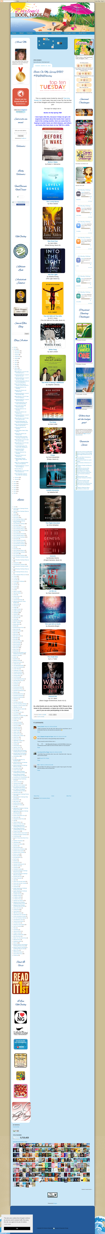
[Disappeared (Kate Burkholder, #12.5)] (73, 1181)
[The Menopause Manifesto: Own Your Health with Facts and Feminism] (57, 1171)
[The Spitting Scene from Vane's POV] (82, 1147)
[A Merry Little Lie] (25, 1166)
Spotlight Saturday (17, 893)
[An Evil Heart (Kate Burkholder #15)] (50, 1171)
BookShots (15, 658)
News (14, 806)
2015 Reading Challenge (19, 545)
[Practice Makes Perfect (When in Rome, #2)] (66, 1171)
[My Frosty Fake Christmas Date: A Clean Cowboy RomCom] (73, 1166)
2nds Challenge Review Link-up (20, 571)
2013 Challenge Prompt (18, 533)
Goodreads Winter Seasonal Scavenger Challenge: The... (22, 437)
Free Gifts (15, 710)
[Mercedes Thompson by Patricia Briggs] (84, 478)
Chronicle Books (17, 675)
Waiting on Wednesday (18, 934)
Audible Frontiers (17, 609)
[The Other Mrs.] (63, 1181)
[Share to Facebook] (54, 714)
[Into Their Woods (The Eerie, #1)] (85, 1156)
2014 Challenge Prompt (18, 540)
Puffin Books (16, 842)
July (16, 360)
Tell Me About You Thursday (19, 914)
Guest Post (15, 725)
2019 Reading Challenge (84, 190)
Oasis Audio (16, 817)
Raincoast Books (17, 847)
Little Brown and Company (19, 785)
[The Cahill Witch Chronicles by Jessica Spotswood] (84, 458)
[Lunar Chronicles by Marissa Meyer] (84, 474)
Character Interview (17, 672)
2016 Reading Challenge (19, 552)
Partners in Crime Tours (18, 823)
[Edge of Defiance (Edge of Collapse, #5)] (44, 1181)
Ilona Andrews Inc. (17, 749)
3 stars (14, 576)
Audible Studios (16, 611)
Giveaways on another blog (19, 715)
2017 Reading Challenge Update (20, 557)
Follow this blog (21, 204)
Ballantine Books (17, 621)
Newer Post (36, 796)
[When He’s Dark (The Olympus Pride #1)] (15, 1181)
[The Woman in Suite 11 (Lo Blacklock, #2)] (76, 1162)
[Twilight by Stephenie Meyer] (84, 487)
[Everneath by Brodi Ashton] (84, 469)
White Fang (53, 349)
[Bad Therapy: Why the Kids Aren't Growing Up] (85, 1181)
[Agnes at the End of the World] (34, 1176)
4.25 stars (15, 584)
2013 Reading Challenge (19, 537)
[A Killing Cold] (31, 1181)
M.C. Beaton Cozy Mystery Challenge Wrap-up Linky (19, 790)
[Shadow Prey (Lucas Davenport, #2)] (50, 1176)
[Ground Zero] (18, 1151)
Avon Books (16, 617)
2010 (15, 493)
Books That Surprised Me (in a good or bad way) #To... (21, 425)
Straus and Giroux (17, 908)
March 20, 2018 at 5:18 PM (56, 752)
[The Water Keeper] (76, 1171)
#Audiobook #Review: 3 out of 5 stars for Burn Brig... (22, 394)
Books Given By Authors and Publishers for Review (19, 653)
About (21, 33)
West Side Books (17, 936)
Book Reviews (56, 33)
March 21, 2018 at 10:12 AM (47, 764)
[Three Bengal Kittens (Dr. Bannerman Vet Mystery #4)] (60, 1147)
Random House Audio (18, 850)
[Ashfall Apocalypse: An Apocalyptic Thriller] (25, 1156)
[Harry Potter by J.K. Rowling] (84, 471)
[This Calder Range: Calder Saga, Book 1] (60, 1151)
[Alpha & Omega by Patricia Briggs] (84, 453)
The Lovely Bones (52, 201)
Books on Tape (16, 655)
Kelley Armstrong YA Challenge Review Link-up (20, 763)
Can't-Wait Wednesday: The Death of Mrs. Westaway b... (21, 446)
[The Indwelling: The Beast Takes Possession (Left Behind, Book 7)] (76, 1151)
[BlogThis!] (51, 714)
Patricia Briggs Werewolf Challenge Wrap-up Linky (19, 829)
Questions (15, 845)
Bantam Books (16, 624)
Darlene (40, 714)
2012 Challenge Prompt (18, 527)
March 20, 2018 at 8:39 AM (51, 726)
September (17, 356)
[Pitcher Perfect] (66, 1156)
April (16, 366)
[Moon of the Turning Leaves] (63, 1171)
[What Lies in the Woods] (66, 1176)
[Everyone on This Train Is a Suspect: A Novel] (18, 1176)
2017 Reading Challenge (19, 555)
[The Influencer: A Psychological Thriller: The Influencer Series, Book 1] (57, 1156)
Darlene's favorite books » (87, 1189)
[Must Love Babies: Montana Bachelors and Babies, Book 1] (50, 1151)
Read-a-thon (16, 855)
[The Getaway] (34, 1147)
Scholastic (15, 867)
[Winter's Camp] (31, 1147)
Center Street (16, 668)
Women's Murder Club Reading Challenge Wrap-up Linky (20, 948)
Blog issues (16, 634)
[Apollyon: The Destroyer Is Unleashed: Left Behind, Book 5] (31, 1156)
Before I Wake (53, 162)
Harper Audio (16, 730)
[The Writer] (63, 1166)
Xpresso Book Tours (17, 953)
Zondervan (15, 955)
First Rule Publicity (17, 702)
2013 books (16, 532)
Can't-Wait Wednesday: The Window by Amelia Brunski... (21, 422)
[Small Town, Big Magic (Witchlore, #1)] (60, 1181)
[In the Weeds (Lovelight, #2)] (28, 1156)
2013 (15, 487)
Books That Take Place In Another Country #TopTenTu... (22, 385)
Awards (15, 619)
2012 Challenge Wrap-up (19, 528)
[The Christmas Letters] (85, 1161)
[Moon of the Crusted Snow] (63, 1176)
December (17, 351)
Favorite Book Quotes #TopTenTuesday (19, 450)
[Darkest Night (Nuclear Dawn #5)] (18, 1161)
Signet (14, 879)
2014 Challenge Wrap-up (19, 542)
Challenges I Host (70, 33)
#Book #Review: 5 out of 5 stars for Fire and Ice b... (22, 443)
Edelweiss (15, 692)
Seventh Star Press (17, 876)
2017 (15, 481)
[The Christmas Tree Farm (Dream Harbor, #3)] (50, 1181)
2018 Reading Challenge (19, 564)
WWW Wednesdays (17, 952)
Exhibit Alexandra (53, 490)
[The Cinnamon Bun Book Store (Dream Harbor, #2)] (89, 1181)
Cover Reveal (16, 677)
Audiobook (15, 612)
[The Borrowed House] (31, 1151)
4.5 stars (15, 586)
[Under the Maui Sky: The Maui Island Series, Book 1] (60, 1156)
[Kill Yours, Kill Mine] (47, 1156)
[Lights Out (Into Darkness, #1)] (53, 1176)
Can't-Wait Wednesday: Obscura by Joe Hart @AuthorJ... (22, 381)
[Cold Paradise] (69, 1176)
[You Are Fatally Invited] (85, 1176)
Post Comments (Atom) (45, 798)
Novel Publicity (16, 813)
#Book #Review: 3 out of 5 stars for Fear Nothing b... (22, 397)
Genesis (53, 556)
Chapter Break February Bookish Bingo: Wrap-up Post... (21, 459)
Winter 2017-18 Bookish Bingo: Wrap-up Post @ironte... (21, 463)
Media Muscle (16, 799)
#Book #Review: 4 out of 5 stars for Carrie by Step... (22, 440)
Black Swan (16, 629)
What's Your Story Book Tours (19, 938)
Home (14, 33)
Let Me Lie (52, 591)
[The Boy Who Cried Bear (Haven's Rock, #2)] (44, 1176)
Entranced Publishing (18, 697)
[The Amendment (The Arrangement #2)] (31, 1176)
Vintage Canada (17, 933)
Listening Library (17, 783)
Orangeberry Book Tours (18, 818)
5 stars (14, 588)
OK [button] (17, 1228)
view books (90, 201)
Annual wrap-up (17, 596)
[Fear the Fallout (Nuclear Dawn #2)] (31, 1161)
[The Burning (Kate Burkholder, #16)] (79, 1147)
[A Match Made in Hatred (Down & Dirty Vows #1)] (82, 1156)
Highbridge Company (18, 740)
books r (15, 657)
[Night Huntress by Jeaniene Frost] (84, 483)
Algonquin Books (17, 593)
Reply (38, 732)
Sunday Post (16, 909)
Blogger (55, 1203)
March (16, 368)
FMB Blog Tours (16, 707)
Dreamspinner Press (18, 688)
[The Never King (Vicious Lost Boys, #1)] (69, 1161)
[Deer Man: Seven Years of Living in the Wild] (25, 1181)
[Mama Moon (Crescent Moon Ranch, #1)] (89, 1156)
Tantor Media (16, 911)
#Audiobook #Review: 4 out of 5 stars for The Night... (22, 378)
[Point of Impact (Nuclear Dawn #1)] (34, 1161)
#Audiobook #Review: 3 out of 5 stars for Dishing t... (22, 400)
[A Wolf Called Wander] (76, 1147)
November (17, 352)
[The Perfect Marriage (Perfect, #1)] (82, 1176)
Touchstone (16, 929)
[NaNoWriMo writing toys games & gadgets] (84, 338)
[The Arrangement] (79, 1175)
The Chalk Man (52, 657)
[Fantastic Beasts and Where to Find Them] (85, 1171)
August (16, 358)
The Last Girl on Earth (52, 624)
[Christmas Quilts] (66, 1166)
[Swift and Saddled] (79, 1171)
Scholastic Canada (17, 869)
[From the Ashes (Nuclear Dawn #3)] (28, 1161)
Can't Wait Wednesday (18, 665)
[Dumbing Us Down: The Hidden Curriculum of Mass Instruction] (41, 1166)
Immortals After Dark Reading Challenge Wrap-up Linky (19, 754)
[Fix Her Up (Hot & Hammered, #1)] (69, 1171)
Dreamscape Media (17, 687)
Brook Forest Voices (17, 662)
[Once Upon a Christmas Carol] (89, 1166)
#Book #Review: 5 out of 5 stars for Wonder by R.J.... (22, 372)
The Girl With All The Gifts (53, 316)
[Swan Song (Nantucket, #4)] (25, 1186)
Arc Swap (15, 598)
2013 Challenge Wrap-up (19, 535)
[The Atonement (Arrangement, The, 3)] (73, 1171)
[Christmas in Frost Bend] (79, 1161)
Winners (15, 943)
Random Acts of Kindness (19, 849)
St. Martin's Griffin (17, 897)
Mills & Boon (16, 801)
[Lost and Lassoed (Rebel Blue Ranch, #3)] (66, 1151)
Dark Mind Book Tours (18, 680)
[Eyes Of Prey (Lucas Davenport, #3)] (50, 1161)
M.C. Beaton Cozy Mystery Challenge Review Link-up (19, 787)
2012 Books (16, 525)
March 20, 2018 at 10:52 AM (60, 736)
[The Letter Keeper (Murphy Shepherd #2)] (60, 1171)
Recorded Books (17, 857)
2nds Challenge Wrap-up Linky (20, 574)
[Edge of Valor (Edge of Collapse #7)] (41, 1176)
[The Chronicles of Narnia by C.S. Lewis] (84, 463)
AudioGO (15, 614)
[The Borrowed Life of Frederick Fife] (57, 1181)
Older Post (68, 796)
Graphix (15, 720)
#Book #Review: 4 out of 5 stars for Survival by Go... (22, 471)
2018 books (16, 562)
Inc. (14, 758)
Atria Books (15, 605)
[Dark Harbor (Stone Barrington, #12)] (73, 1152)
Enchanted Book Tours (18, 693)
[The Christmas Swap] (15, 1165)
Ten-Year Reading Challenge (19, 918)
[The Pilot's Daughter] (37, 1147)
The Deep (52, 422)
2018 (15, 349)
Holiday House (16, 742)
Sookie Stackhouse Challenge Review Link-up (20, 889)
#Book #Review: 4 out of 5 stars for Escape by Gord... (22, 419)
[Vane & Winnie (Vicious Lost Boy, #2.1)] (15, 1161)
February (17, 477)
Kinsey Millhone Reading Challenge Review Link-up (19, 772)
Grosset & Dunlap (17, 722)
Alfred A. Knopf (16, 591)
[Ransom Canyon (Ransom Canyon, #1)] (89, 1147)
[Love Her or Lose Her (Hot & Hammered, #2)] (37, 1156)
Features (30, 33)
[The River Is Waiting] (85, 1147)
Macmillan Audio (17, 792)
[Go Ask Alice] (21, 1147)
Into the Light (52, 274)
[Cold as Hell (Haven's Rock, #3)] (89, 1161)
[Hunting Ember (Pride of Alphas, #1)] (57, 1151)
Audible (15, 607)
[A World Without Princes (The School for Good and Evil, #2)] (15, 1176)
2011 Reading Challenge (19, 523)
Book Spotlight (16, 646)
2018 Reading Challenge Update (20, 566)
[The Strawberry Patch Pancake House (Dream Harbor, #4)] (37, 1171)
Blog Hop (15, 632)
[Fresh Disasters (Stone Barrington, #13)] (41, 1152)
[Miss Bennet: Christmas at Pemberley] (18, 1171)
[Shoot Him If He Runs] (69, 1147)
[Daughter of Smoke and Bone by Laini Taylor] (84, 466)
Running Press (16, 862)
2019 (15, 347)
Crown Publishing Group (18, 678)
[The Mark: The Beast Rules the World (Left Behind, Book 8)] (69, 1151)
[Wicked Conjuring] (34, 1151)
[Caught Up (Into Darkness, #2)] (60, 1161)
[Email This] (49, 714)
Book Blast (15, 637)
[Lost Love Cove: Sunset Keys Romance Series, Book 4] (47, 1147)
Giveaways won (16, 717)
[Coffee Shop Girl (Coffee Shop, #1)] (53, 1156)
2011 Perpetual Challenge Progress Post (19, 521)
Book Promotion (17, 644)
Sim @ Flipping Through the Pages (45, 736)
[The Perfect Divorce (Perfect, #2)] (37, 1161)
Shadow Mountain (17, 878)
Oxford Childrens (17, 822)
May (16, 364)
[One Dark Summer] (28, 1147)
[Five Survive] (18, 1186)
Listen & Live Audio (17, 781)
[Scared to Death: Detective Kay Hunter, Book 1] (53, 1151)
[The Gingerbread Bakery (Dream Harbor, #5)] (73, 1147)
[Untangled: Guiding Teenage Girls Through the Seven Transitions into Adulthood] (31, 1187)
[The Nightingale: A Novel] (50, 1166)
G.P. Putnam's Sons (17, 712)
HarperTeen (16, 737)
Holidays (15, 744)
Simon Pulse (16, 884)
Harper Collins (16, 732)
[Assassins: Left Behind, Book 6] (18, 1156)
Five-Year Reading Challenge (20, 703)
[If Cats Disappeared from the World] (82, 1181)
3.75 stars (15, 579)
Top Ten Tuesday (40, 716)
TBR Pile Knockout (17, 913)
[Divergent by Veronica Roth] (84, 468)
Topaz (14, 927)
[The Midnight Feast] (47, 1176)
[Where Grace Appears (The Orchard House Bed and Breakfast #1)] (76, 1156)
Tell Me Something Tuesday (19, 916)
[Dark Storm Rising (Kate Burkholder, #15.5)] (41, 1171)
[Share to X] (52, 714)
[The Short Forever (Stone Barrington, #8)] (37, 1175)
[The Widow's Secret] (15, 1156)
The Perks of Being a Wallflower (53, 382)
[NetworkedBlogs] (20, 202)
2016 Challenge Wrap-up (19, 550)
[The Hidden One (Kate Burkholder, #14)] (60, 1176)
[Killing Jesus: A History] (53, 1171)
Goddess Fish (16, 718)
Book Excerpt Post (17, 641)
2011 (15, 491)
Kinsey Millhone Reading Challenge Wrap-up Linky (19, 775)
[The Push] (47, 1171)
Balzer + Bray (16, 622)
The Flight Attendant (53, 523)
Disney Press (16, 682)
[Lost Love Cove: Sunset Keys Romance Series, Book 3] (50, 1147)
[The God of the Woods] (34, 1171)
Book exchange (16, 642)
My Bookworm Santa (18, 804)
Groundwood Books (17, 723)
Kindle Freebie (16, 769)
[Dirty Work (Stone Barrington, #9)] (82, 1172)
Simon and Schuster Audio (19, 881)
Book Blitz (15, 639)
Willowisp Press (16, 939)
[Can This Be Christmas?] (18, 1166)
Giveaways (15, 713)
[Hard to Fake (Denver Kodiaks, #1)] (44, 1151)
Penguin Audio (16, 831)
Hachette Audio (16, 727)
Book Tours (82, 33)
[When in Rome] (37, 1181)
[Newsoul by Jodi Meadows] (84, 482)
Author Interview (17, 616)
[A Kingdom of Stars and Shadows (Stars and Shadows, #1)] (25, 1151)
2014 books (16, 538)
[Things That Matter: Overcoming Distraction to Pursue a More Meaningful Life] (89, 1171)
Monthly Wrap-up (17, 803)
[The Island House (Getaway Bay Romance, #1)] (73, 1161)
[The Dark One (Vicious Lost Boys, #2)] (66, 1161)
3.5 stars (15, 578)
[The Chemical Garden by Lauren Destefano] (84, 460)
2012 (15, 489)
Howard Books (16, 745)
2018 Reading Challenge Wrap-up (21, 569)
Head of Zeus (16, 739)
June (16, 362)
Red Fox (15, 859)
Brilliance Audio (16, 660)
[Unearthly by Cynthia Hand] (84, 489)
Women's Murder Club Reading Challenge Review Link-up (20, 945)
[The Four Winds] (89, 1176)
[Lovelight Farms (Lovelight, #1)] (79, 1156)
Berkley (15, 625)
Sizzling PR (16, 886)
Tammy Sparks (40, 726)
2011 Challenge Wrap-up (19, 519)
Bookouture (16, 651)
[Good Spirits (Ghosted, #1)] (47, 1161)
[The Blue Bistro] (76, 1176)
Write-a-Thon (16, 950)
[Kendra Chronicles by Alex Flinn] (84, 472)
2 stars (14, 514)
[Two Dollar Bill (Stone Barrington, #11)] (85, 1152)
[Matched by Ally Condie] (84, 476)
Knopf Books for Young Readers (20, 777)
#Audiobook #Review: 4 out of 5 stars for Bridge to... (22, 466)
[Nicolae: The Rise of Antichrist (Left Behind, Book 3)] (44, 1156)
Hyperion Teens (16, 747)
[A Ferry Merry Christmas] (31, 1166)
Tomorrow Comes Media (18, 924)
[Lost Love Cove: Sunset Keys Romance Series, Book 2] (41, 1147)
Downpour (15, 685)
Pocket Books (16, 836)
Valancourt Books (17, 931)
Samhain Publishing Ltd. (18, 864)
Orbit (14, 820)
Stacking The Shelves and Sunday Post (20, 391)
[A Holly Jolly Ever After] (37, 1166)
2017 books (16, 553)
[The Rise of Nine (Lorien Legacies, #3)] (34, 1186)
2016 (15, 483)
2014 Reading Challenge (19, 543)
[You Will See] (21, 1156)
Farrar (14, 700)
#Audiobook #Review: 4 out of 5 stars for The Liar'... (22, 375)
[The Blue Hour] (76, 1181)
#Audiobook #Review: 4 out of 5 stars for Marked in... (22, 415)
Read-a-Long (16, 854)
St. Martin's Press (17, 898)
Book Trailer (16, 649)
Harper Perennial (17, 733)
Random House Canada (18, 852)
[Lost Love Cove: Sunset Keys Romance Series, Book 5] (44, 1147)
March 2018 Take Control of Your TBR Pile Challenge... (21, 474)
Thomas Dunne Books (18, 921)
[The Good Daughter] (21, 1176)
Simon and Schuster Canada (19, 883)
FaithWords (15, 698)
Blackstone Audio (17, 630)
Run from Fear (53, 241)
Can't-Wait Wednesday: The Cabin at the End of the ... (21, 403)
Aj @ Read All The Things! (43, 752)
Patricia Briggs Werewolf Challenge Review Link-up (19, 826)
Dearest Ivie (53, 696)
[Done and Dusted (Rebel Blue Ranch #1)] (73, 1176)
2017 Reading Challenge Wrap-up (21, 560)
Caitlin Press (16, 663)
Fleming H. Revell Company (19, 705)
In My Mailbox (16, 756)
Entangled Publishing (18, 695)
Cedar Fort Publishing (18, 667)
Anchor (15, 594)
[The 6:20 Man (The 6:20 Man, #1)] (15, 1151)
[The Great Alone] (28, 1181)
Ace (14, 589)
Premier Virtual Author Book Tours (20, 838)
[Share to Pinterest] (56, 714)
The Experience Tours (18, 919)
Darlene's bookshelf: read (20, 1141)
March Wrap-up (18, 369)
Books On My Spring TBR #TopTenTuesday (20, 406)
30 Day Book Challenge (18, 581)
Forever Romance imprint (19, 709)
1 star (14, 506)
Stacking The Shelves (18, 900)
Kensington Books (17, 768)
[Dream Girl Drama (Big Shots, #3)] (18, 1181)
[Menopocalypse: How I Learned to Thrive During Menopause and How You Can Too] (79, 1181)
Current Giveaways (42, 33)
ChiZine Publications (18, 673)
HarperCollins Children (18, 735)
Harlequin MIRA (17, 728)
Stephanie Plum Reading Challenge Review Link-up (19, 903)
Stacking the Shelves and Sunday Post (20, 456)
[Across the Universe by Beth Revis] (84, 451)
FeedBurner (23, 138)
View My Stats (16, 1126)
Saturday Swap (16, 865)
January (17, 479)
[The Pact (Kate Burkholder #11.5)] (15, 1186)
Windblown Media (17, 941)
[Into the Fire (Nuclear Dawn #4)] (25, 1161)
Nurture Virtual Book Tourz (19, 815)
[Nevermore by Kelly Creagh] (84, 480)
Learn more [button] (7, 1224)
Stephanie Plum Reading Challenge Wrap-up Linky (19, 906)
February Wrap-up (19, 468)
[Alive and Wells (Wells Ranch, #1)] (15, 1147)
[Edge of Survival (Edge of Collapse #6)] (21, 1181)
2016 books (16, 548)
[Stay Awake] (63, 1147)
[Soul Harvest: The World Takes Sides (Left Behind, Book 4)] (41, 1156)
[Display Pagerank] (16, 1131)
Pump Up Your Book (17, 844)
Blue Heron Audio (17, 635)
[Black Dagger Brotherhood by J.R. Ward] (84, 455)
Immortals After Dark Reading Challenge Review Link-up (19, 751)
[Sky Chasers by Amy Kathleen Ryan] (84, 485)
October (17, 354)
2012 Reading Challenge (19, 530)
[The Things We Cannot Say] (53, 1181)
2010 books (16, 515)
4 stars (14, 583)
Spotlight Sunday (17, 895)
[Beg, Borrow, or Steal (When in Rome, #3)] (63, 1156)
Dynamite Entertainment (18, 690)
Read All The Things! (44, 758)
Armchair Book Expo (17, 599)
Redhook (15, 860)
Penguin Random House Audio (20, 832)
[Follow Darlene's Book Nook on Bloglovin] (20, 110)
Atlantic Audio (16, 604)
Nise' (38, 764)
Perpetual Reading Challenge (20, 834)
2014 (15, 485)
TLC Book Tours (17, 922)
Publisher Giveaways (18, 840)
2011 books (16, 517)
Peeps (53, 455)
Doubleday (15, 683)
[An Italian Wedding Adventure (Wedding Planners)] (37, 1151)
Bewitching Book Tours (18, 627)
